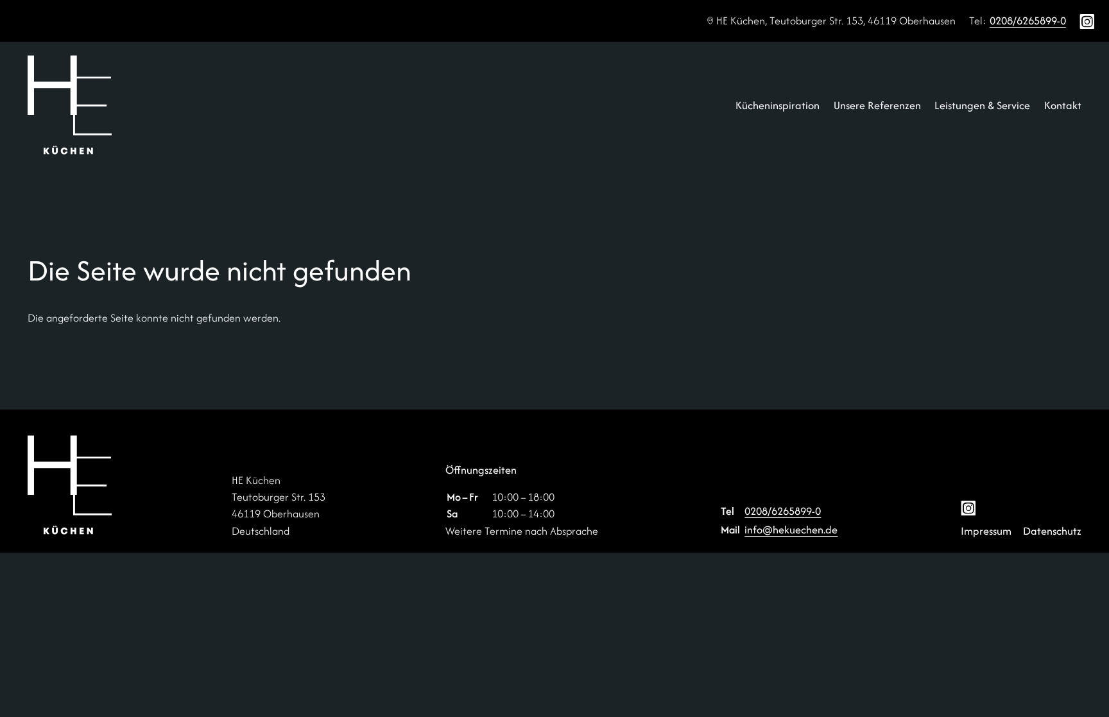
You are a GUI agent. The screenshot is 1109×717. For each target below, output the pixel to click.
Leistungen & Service (982, 105)
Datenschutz (1052, 531)
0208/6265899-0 (1028, 20)
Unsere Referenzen (877, 105)
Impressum (986, 531)
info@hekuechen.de (791, 529)
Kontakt (1062, 105)
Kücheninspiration (777, 105)
